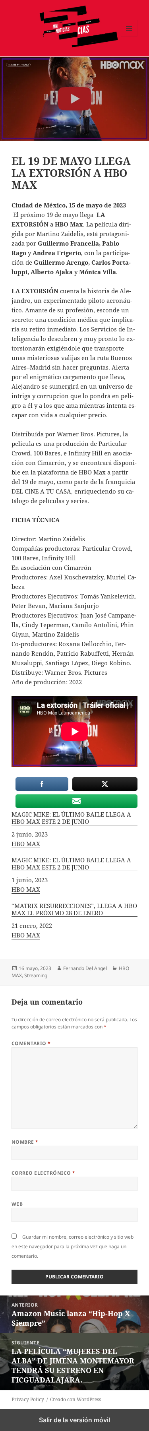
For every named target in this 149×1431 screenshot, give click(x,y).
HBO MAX (26, 844)
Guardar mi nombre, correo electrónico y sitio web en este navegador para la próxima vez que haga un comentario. (73, 1246)
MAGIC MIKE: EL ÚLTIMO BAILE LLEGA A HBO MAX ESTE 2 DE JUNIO (71, 818)
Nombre (25, 1142)
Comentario (31, 1043)
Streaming (35, 975)
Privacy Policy (28, 1399)
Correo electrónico (43, 1173)
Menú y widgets (129, 36)
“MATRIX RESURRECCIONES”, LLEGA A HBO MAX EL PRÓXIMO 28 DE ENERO (74, 909)
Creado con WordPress (75, 1399)
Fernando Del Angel (85, 968)
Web (17, 1204)
